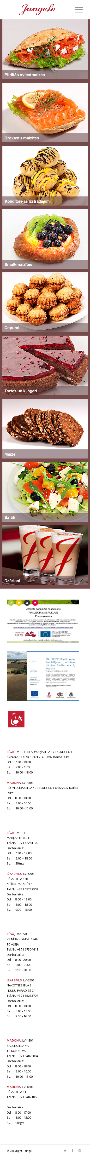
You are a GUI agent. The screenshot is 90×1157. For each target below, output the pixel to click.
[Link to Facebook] (72, 1150)
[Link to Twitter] (65, 1150)
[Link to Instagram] (79, 1150)
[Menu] (76, 9)
